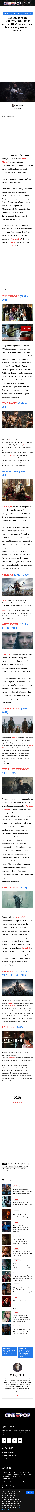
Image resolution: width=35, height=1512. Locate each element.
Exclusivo (16, 1260)
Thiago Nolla (19, 105)
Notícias (17, 13)
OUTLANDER (10, 624)
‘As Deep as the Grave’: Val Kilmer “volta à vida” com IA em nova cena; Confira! (22, 1331)
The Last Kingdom (7, 1168)
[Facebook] (14, 1395)
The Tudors (16, 1168)
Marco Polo (14, 737)
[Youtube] (20, 1440)
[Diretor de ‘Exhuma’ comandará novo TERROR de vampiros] (6, 1214)
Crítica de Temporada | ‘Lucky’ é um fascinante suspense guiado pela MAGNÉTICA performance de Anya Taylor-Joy (16, 1485)
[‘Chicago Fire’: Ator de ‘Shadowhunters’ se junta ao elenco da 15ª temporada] (6, 1239)
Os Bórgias (7, 507)
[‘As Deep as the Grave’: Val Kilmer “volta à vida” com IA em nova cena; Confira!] (6, 1329)
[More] (28, 74)
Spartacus (12, 439)
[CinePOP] (12, 3)
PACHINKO (9, 1027)
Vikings (12, 242)
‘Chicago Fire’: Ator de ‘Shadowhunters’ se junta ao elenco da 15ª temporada (21, 1241)
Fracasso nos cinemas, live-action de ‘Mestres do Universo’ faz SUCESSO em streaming (23, 1191)
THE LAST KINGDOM (15, 769)
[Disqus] (17, 1136)
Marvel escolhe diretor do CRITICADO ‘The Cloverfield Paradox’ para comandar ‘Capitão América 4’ (25, 1353)
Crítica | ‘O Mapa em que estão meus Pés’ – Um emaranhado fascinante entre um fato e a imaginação (17, 1474)
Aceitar (30, 1492)
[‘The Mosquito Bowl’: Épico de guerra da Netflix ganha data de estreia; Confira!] (6, 1276)
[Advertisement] (17, 52)
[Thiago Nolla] (13, 105)
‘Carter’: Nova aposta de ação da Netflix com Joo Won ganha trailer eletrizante (9, 1352)
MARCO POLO (11, 708)
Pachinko (13, 246)
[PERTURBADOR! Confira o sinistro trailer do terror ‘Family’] (6, 1201)
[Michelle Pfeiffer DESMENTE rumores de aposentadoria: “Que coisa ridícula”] (6, 1251)
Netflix (16, 1273)
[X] (21, 1395)
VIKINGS (8, 574)
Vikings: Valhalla (7, 1170)
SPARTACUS (10, 403)
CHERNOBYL (10, 887)
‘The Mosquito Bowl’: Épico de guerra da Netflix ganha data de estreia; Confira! (22, 1278)
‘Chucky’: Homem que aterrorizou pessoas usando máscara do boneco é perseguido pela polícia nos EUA (21, 1304)
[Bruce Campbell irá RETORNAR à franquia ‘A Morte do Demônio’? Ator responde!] (6, 1226)
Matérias (7, 13)
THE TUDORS (10, 296)
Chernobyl (20, 917)
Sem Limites (16, 239)
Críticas (4, 1479)
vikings (4, 610)
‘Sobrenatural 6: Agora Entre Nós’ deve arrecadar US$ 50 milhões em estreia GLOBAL (22, 1266)
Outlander (7, 654)
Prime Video (27, 13)
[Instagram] (17, 1395)
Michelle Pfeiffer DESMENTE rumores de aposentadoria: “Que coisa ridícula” (23, 1253)
